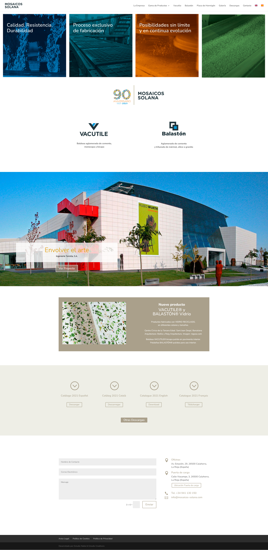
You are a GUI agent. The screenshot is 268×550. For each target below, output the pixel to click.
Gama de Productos (157, 6)
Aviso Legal (64, 538)
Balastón (189, 6)
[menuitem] (256, 8)
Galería (222, 6)
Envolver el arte (67, 250)
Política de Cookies (81, 538)
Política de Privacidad (102, 538)
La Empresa (139, 6)
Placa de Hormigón (206, 6)
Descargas (234, 6)
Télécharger (194, 404)
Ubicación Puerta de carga (186, 485)
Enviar (149, 504)
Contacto (247, 6)
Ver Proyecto (67, 268)
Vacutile (177, 6)
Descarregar (114, 404)
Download (154, 404)
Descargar (74, 404)
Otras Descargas (134, 420)
